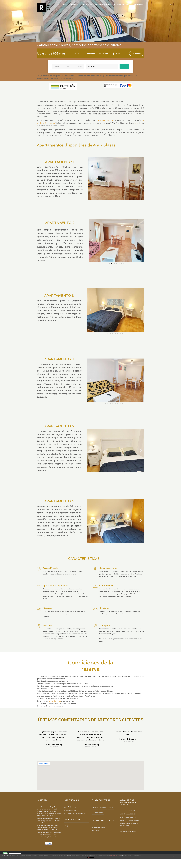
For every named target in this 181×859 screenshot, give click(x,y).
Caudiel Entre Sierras (103, 4)
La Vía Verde (87, 4)
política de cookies (115, 855)
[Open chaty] (5, 854)
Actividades (138, 4)
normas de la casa (54, 701)
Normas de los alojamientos (129, 831)
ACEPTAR (90, 857)
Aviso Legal (95, 830)
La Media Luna (75, 4)
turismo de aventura (105, 120)
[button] (91, 178)
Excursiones (137, 53)
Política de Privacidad (99, 827)
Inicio (65, 4)
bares (136, 123)
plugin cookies (176, 856)
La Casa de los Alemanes (122, 4)
